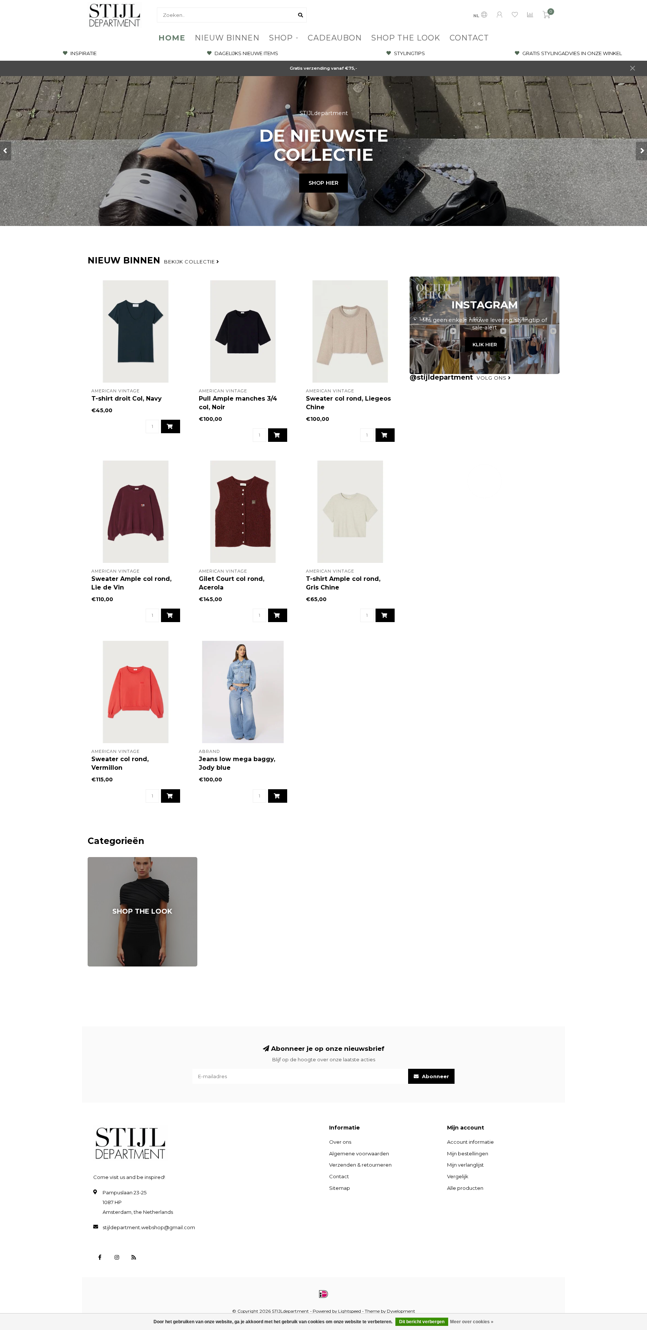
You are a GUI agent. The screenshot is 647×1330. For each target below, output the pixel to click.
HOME (171, 37)
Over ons (340, 1142)
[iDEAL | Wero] (323, 1294)
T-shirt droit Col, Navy (126, 398)
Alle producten (465, 1188)
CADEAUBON (335, 37)
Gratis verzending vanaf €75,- (323, 68)
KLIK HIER (485, 344)
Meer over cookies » (471, 1321)
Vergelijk (457, 1176)
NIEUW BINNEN (227, 37)
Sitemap (339, 1188)
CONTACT (469, 37)
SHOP (281, 37)
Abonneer (434, 1076)
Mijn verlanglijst (465, 1165)
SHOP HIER (323, 183)
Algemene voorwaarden (359, 1153)
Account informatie (470, 1142)
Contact (339, 1176)
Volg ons (492, 377)
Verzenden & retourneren (360, 1165)
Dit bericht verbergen (421, 1321)
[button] (5, 151)
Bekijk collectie (190, 261)
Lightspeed (349, 1311)
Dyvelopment (401, 1311)
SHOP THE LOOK (405, 37)
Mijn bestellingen (467, 1153)
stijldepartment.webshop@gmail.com (149, 1227)
